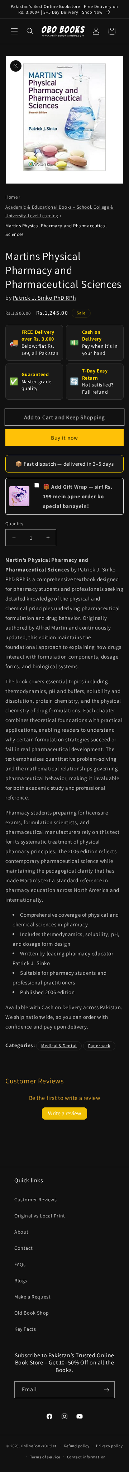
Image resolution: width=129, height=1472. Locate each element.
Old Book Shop (31, 1313)
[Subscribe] (106, 1389)
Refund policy (77, 1445)
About (21, 1232)
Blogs (20, 1280)
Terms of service (45, 1456)
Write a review (64, 1113)
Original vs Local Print (39, 1215)
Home (11, 197)
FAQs (19, 1264)
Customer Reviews (35, 1199)
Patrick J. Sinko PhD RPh (44, 297)
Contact (23, 1248)
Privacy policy (109, 1445)
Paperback (99, 1045)
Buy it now (64, 437)
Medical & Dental (59, 1045)
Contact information (86, 1456)
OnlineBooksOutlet (38, 1445)
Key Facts (25, 1329)
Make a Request (32, 1296)
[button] (14, 31)
